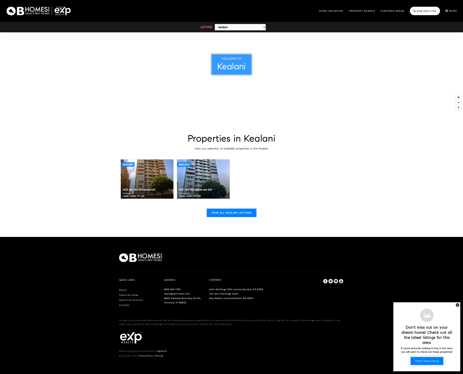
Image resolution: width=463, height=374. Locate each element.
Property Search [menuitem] (362, 11)
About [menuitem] (123, 289)
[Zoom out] (458, 102)
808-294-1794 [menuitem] (426, 11)
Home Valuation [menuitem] (331, 11)
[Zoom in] (458, 97)
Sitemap (158, 355)
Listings (206, 27)
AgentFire (162, 351)
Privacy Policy (146, 355)
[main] (231, 118)
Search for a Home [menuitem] (131, 300)
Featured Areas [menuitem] (392, 11)
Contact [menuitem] (124, 305)
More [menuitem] (452, 10)
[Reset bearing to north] (458, 107)
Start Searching (427, 361)
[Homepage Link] (38, 10)
